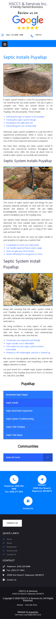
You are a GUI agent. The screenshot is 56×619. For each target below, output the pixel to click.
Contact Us (28, 508)
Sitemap (20, 605)
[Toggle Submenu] (48, 457)
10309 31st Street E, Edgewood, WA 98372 (28, 594)
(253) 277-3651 (16, 492)
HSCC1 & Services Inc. (28, 3)
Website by (28, 612)
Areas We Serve (31, 605)
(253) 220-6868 (43, 37)
